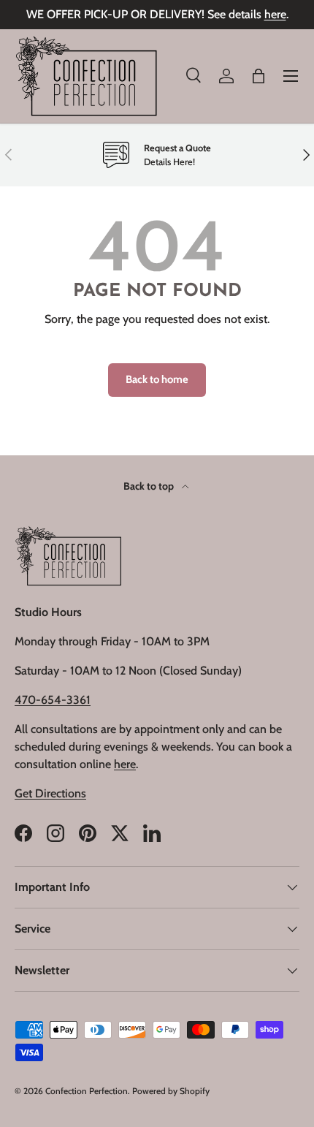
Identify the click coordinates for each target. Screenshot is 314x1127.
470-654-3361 (53, 700)
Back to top (149, 486)
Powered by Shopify (171, 1090)
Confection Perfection (86, 1090)
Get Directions (50, 793)
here (275, 14)
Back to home (157, 379)
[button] (258, 76)
